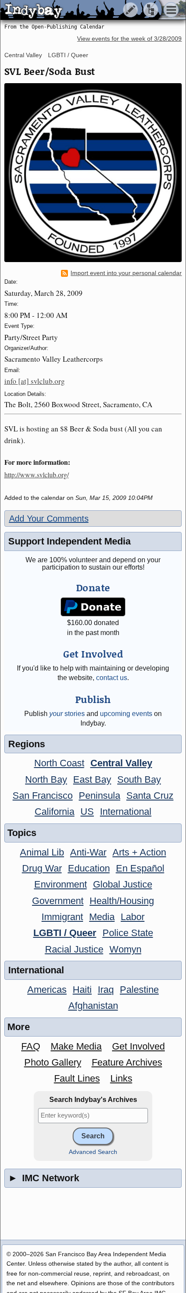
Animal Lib (42, 852)
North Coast (59, 763)
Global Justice (122, 884)
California (54, 811)
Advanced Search (93, 1152)
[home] (81, 10)
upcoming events (126, 713)
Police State (128, 932)
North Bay (46, 779)
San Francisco (43, 795)
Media (102, 916)
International (125, 811)
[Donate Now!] (92, 607)
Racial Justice (74, 949)
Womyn (125, 949)
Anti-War (88, 852)
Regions (26, 744)
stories (67, 713)
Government (57, 900)
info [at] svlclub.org (34, 381)
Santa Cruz (149, 795)
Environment (60, 884)
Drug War (42, 868)
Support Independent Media (69, 541)
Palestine (139, 989)
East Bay (92, 779)
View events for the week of (129, 39)
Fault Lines (77, 1078)
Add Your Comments (49, 518)
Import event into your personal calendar (126, 273)
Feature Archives (127, 1062)
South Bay (139, 779)
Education (89, 868)
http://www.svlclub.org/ (36, 474)
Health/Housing (122, 900)
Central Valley (23, 55)
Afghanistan (93, 1005)
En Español (140, 868)
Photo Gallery (52, 1062)
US (87, 811)
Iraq (106, 989)
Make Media (76, 1046)
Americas (47, 989)
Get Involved (138, 1046)
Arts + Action (139, 852)
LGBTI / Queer (68, 55)
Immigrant (62, 916)
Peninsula (99, 795)
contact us (111, 677)
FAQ (30, 1046)
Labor (132, 916)
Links (121, 1078)
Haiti (82, 989)
